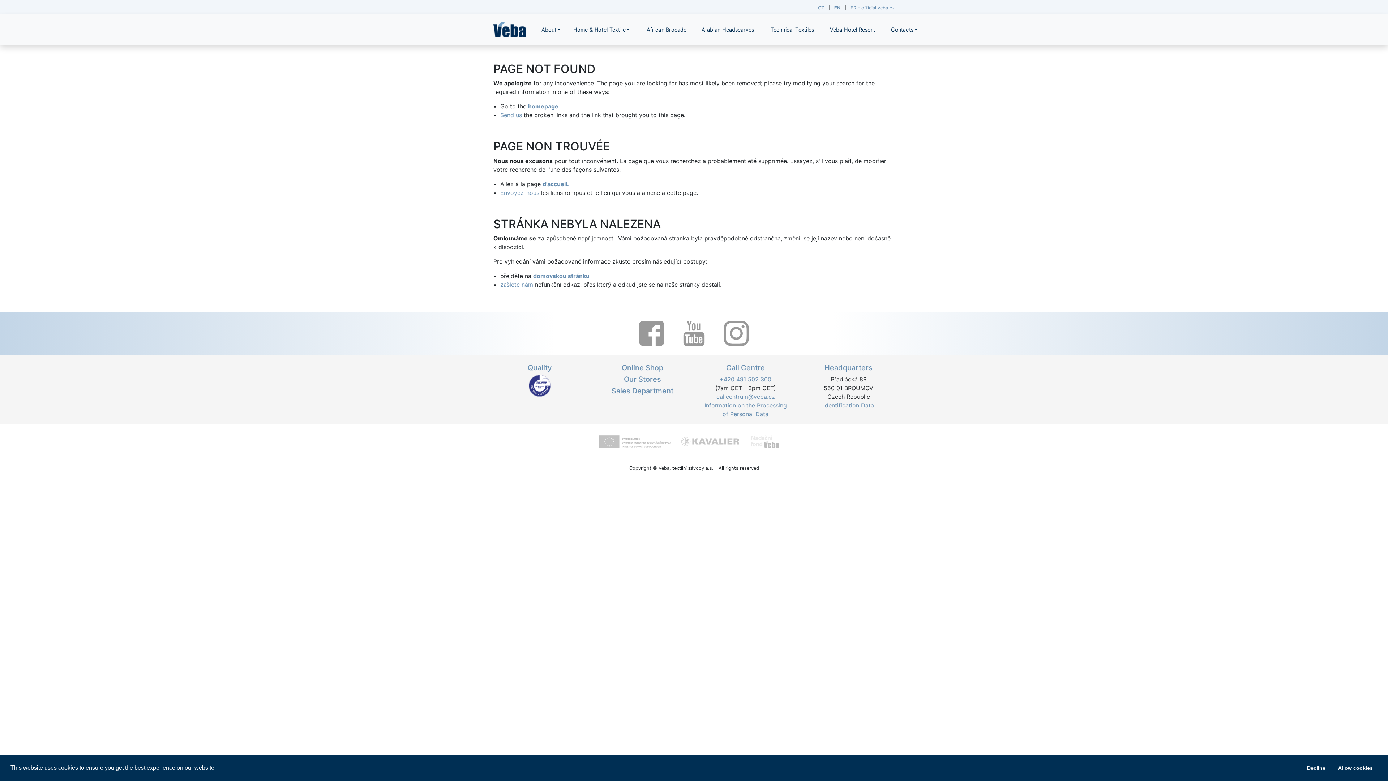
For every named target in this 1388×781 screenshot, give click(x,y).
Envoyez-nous (519, 192)
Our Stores (642, 379)
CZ (821, 7)
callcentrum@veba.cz (745, 396)
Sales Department (642, 391)
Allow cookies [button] (1355, 768)
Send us (511, 115)
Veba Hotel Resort (852, 29)
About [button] (548, 29)
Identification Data (848, 405)
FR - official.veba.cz (873, 7)
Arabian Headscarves (728, 29)
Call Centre (745, 367)
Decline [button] (1316, 768)
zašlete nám (516, 284)
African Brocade (666, 29)
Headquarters (848, 367)
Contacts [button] (902, 29)
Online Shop (642, 367)
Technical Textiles (792, 29)
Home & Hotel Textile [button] (599, 29)
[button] (218, 769)
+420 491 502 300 (745, 379)
